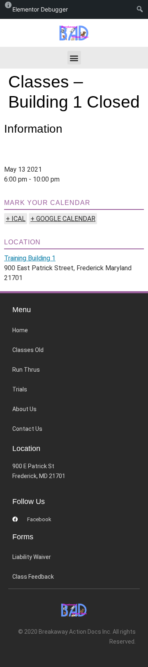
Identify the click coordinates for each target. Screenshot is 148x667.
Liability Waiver (31, 557)
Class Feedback (33, 576)
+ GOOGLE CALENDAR (62, 219)
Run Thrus (26, 369)
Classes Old (28, 350)
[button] (74, 57)
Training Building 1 (30, 258)
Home (20, 330)
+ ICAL (15, 219)
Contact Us (27, 429)
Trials (19, 389)
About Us (24, 409)
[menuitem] (141, 9)
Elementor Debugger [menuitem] (40, 9)
